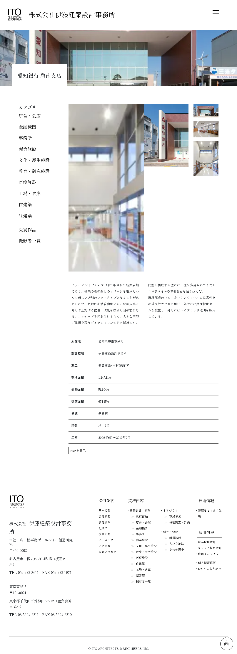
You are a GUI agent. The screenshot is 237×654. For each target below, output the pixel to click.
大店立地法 (176, 543)
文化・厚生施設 (34, 160)
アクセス (104, 546)
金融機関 (27, 126)
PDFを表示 (78, 450)
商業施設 (27, 149)
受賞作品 (27, 229)
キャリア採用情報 (210, 548)
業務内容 (136, 500)
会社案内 (107, 500)
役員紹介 (104, 534)
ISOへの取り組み (209, 568)
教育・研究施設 (34, 171)
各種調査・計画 (179, 522)
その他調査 (176, 549)
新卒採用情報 (207, 542)
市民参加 (175, 516)
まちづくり (170, 510)
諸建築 (25, 215)
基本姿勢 (104, 510)
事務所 (25, 137)
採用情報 (206, 532)
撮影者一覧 (30, 240)
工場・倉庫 (30, 193)
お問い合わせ (107, 552)
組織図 (103, 528)
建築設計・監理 (140, 510)
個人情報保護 (207, 562)
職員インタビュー (210, 554)
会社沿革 (104, 522)
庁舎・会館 (30, 115)
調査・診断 (170, 532)
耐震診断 (175, 537)
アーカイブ (106, 540)
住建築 (25, 204)
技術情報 (206, 500)
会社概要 (104, 516)
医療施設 (27, 182)
